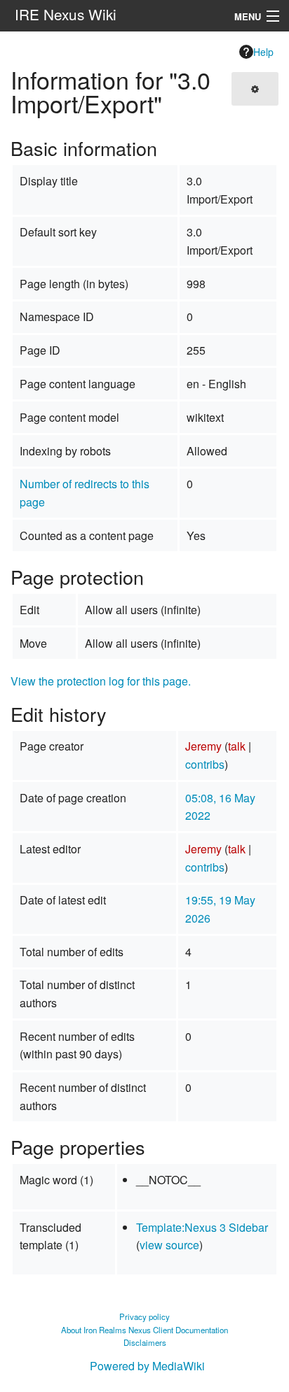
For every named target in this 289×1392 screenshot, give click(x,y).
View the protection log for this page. (101, 681)
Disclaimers (144, 1342)
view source (169, 1245)
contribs (204, 764)
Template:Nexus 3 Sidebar (202, 1227)
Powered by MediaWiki (147, 1366)
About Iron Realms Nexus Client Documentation (144, 1329)
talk (237, 746)
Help (263, 52)
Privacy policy (144, 1316)
